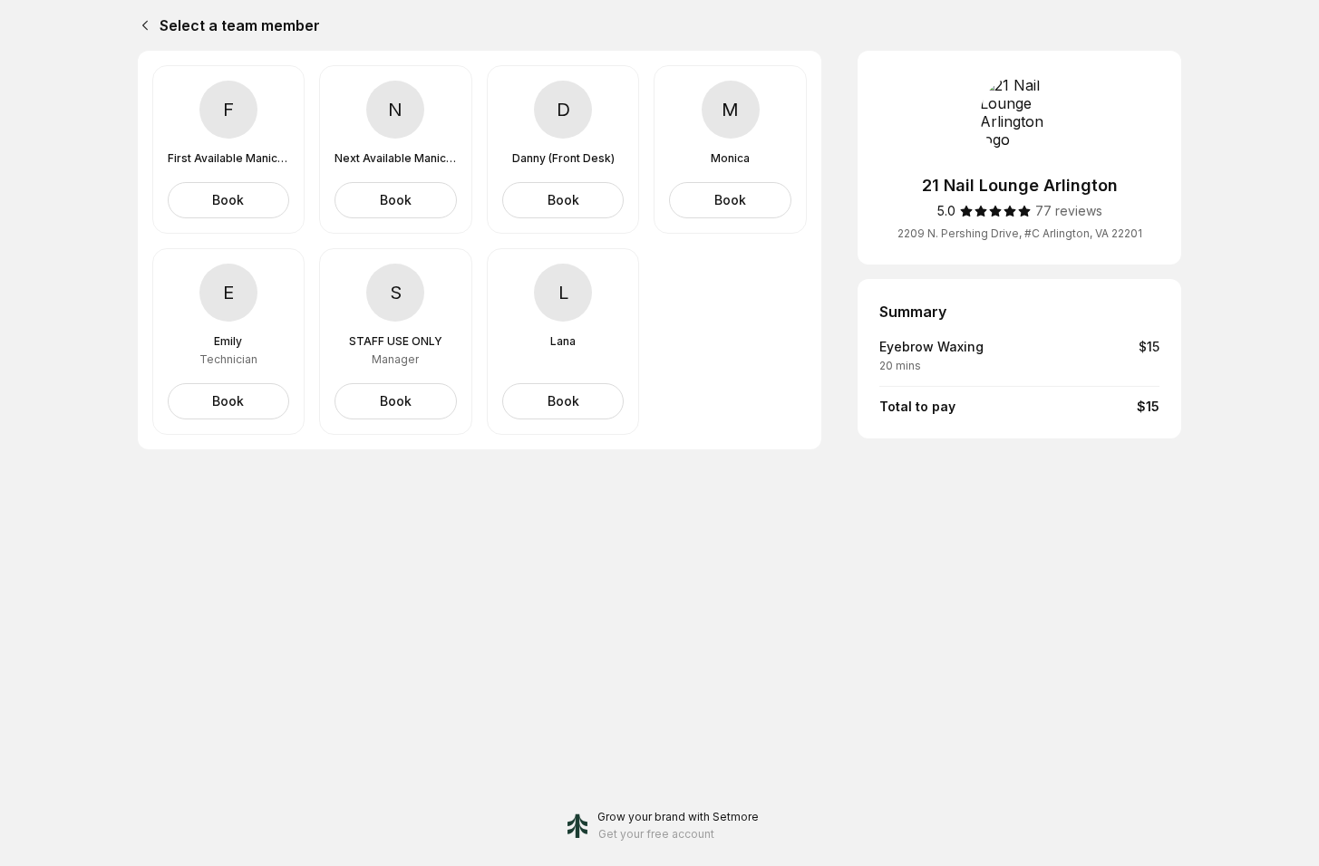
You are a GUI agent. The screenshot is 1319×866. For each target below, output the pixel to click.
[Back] (141, 25)
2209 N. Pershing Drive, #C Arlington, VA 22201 (1019, 233)
